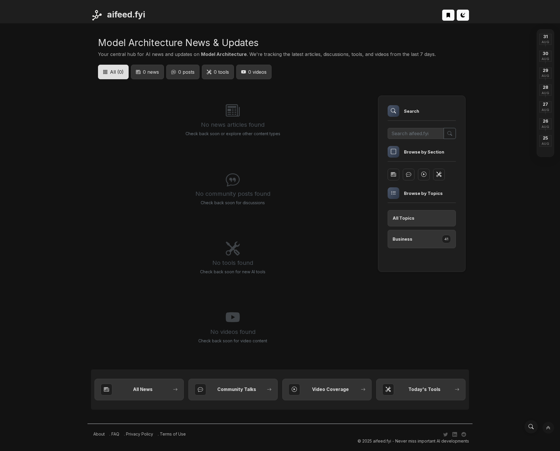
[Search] (531, 427)
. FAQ (114, 433)
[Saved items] (448, 15)
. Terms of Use (172, 433)
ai (125, 15)
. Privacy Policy (138, 433)
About (99, 433)
